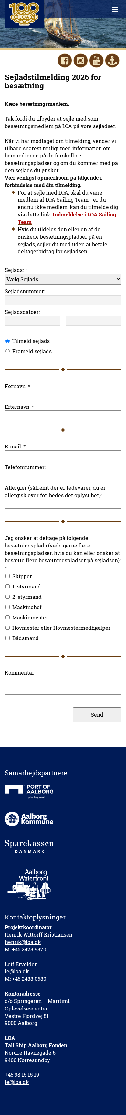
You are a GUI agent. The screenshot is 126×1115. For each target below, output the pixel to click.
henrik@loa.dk (23, 942)
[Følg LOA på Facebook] (65, 60)
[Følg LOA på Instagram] (80, 60)
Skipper (22, 576)
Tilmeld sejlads (31, 340)
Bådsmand (25, 638)
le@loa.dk (17, 971)
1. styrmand (26, 586)
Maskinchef (27, 607)
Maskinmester (30, 617)
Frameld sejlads (32, 351)
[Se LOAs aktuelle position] (112, 60)
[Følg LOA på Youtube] (96, 60)
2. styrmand (27, 596)
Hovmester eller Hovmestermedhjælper (61, 627)
